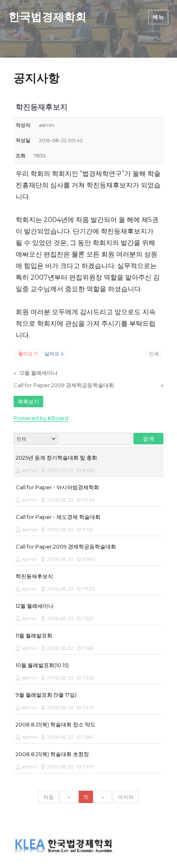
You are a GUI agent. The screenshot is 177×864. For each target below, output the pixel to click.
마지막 (126, 797)
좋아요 (28, 353)
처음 (48, 797)
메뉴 (158, 17)
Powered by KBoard (41, 418)
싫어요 (54, 353)
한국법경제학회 (47, 16)
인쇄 (154, 353)
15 (86, 797)
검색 (148, 438)
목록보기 (28, 401)
